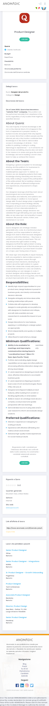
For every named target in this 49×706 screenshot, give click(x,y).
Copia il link (10, 532)
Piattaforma (24, 671)
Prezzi (24, 666)
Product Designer (13, 584)
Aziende (24, 676)
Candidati (24, 673)
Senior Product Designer (16, 550)
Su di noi (24, 669)
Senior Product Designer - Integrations (22, 561)
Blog (24, 664)
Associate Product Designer (18, 595)
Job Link (24, 39)
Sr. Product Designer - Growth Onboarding (24, 572)
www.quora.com (12, 507)
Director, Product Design (16, 606)
